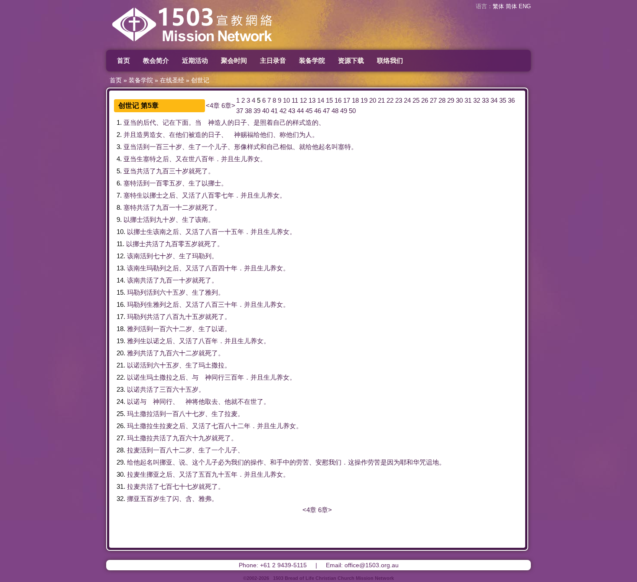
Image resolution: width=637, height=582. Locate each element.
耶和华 (409, 462)
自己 (279, 122)
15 (329, 100)
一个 (208, 146)
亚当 (130, 122)
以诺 (217, 328)
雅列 (211, 292)
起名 (325, 146)
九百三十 (169, 171)
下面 (182, 122)
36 (511, 100)
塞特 (344, 146)
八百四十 (218, 268)
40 (265, 110)
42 (283, 110)
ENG (525, 6)
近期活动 (195, 60)
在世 (188, 159)
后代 (149, 122)
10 (286, 100)
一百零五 (163, 183)
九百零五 (178, 243)
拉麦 (230, 413)
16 (338, 100)
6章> (228, 105)
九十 (162, 219)
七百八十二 (227, 425)
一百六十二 (169, 328)
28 (442, 100)
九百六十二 (175, 353)
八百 (201, 159)
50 (352, 110)
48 (335, 110)
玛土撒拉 (211, 365)
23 (398, 100)
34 (494, 100)
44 (300, 110)
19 (364, 100)
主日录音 (273, 60)
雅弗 (204, 498)
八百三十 (218, 304)
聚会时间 (234, 60)
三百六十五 (175, 389)
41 (274, 110)
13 (312, 100)
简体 (511, 6)
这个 (198, 462)
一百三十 (163, 146)
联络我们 (390, 60)
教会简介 (156, 60)
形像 (240, 146)
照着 (266, 122)
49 (343, 110)
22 (390, 100)
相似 (286, 146)
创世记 (200, 80)
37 (239, 110)
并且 (130, 134)
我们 (237, 462)
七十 (159, 256)
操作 (256, 462)
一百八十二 (169, 450)
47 (326, 110)
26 (424, 100)
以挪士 (211, 183)
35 (502, 100)
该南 (201, 219)
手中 (282, 462)
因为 (393, 462)
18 (355, 100)
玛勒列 (201, 256)
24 (407, 100)
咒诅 (425, 462)
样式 (299, 122)
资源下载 (351, 60)
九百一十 (172, 280)
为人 (305, 134)
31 (468, 100)
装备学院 (312, 60)
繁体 (498, 6)
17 (346, 100)
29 (450, 100)
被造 (195, 134)
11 (295, 100)
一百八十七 (182, 413)
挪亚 (165, 462)
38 (248, 110)
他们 (182, 134)
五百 (146, 498)
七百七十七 (175, 486)
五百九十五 (214, 474)
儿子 (221, 146)
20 (372, 100)
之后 (162, 159)
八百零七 (215, 195)
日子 (240, 122)
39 (257, 110)
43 (291, 110)
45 (309, 110)
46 (317, 110)
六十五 (169, 292)
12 (303, 100)
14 (320, 100)
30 (459, 100)
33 (485, 100)
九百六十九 (188, 438)
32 (476, 100)
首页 (123, 60)
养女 (253, 159)
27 (433, 100)
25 (416, 100)
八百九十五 (182, 316)
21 (381, 100)
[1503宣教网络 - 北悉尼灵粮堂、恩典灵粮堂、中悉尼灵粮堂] (214, 45)
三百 (230, 377)
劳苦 (302, 462)
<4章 (213, 105)
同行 (217, 377)
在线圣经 (172, 80)
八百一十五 (221, 231)
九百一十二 (172, 207)
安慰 (321, 462)
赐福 (247, 134)
